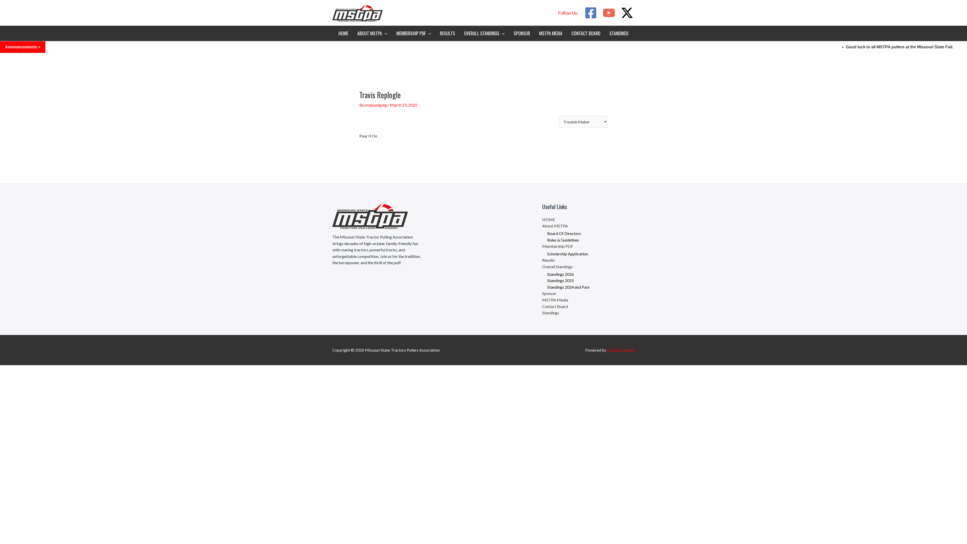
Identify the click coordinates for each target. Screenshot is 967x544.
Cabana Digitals (621, 350)
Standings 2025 (560, 280)
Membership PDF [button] (411, 33)
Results (447, 33)
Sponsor (522, 33)
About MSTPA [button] (369, 33)
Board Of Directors (564, 233)
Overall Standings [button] (481, 33)
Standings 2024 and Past (568, 287)
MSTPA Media (550, 33)
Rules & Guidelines (563, 239)
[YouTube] (608, 12)
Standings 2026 (560, 274)
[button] (568, 13)
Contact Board (585, 33)
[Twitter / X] (627, 12)
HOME (343, 33)
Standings (619, 33)
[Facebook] (590, 12)
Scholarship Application (567, 253)
